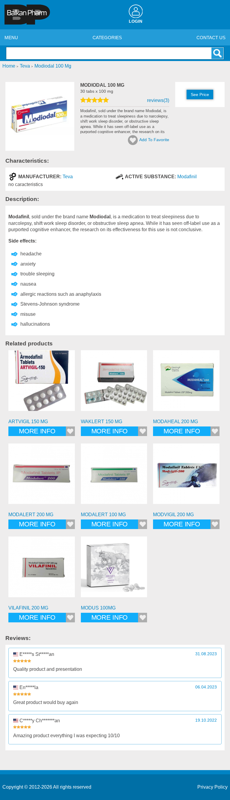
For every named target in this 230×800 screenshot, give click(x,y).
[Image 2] (39, 149)
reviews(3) (158, 100)
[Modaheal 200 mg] (186, 383)
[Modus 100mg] (114, 570)
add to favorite (154, 139)
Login (135, 21)
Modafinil (187, 176)
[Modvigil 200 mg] (186, 477)
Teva (68, 176)
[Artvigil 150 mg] (41, 383)
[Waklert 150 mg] (114, 383)
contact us (211, 37)
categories (107, 37)
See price (200, 94)
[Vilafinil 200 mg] (41, 570)
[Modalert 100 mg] (114, 477)
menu (11, 37)
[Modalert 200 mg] (41, 477)
